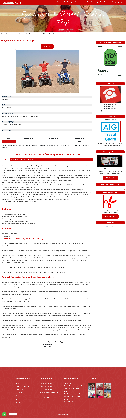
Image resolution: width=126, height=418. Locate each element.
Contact (110, 2)
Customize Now (110, 216)
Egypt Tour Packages (22, 386)
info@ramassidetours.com (50, 393)
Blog (16, 399)
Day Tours (78, 2)
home (53, 2)
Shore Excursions (88, 2)
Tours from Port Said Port (27, 34)
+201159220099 (47, 389)
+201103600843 (47, 386)
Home (3, 34)
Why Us (23, 159)
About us (59, 2)
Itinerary (5, 159)
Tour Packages (68, 2)
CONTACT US (110, 178)
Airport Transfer (101, 2)
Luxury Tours (19, 389)
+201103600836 (47, 383)
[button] (20, 71)
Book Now (47, 46)
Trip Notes (14, 159)
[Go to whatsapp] (4, 414)
